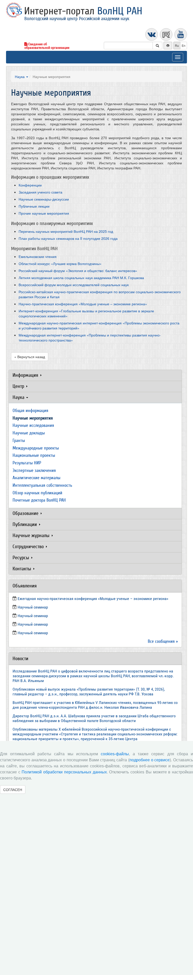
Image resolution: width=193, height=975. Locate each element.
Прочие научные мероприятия (44, 213)
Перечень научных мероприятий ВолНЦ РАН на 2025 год (66, 231)
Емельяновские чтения (38, 256)
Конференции (30, 185)
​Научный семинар (33, 607)
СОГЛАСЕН (12, 789)
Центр (19, 386)
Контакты (22, 569)
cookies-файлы (115, 754)
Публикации (25, 524)
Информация (26, 375)
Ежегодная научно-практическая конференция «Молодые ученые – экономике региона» (93, 598)
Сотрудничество (29, 546)
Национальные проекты (34, 455)
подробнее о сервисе (149, 760)
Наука (20, 76)
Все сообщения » (163, 641)
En (183, 45)
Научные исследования (33, 425)
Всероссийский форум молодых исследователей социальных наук (74, 284)
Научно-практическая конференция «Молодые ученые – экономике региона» (83, 303)
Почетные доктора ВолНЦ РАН (39, 500)
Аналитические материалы (36, 477)
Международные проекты (36, 448)
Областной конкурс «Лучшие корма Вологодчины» (60, 263)
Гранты (19, 440)
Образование (26, 513)
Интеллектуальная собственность (42, 485)
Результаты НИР (27, 463)
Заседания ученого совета (40, 192)
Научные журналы (32, 535)
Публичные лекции (34, 206)
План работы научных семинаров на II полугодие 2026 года (68, 238)
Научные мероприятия (33, 418)
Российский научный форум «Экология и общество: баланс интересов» (78, 270)
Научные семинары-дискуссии (44, 199)
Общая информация (30, 410)
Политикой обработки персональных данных (64, 772)
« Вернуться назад (29, 356)
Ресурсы (21, 557)
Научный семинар (33, 624)
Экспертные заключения (34, 470)
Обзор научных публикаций (37, 493)
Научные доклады (29, 433)
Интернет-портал (83, 11)
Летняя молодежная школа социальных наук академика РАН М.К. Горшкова (81, 277)
